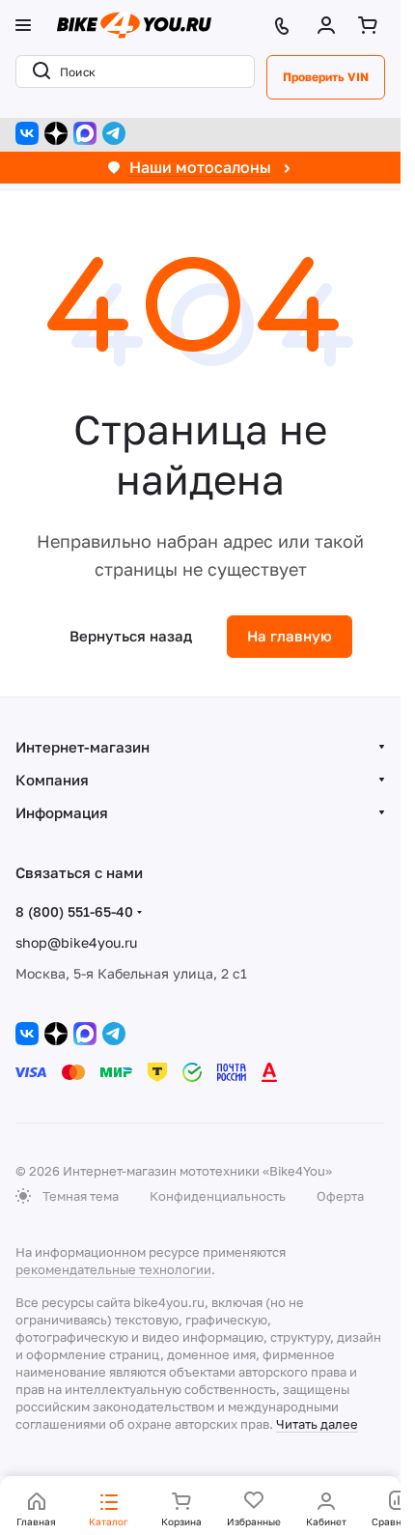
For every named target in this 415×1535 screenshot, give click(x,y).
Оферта (340, 1196)
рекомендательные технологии (113, 1269)
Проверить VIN (326, 77)
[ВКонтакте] (27, 133)
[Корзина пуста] (371, 25)
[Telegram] (113, 133)
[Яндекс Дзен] (56, 133)
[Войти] (330, 25)
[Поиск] (37, 71)
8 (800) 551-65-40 (74, 911)
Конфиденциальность (218, 1196)
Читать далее (317, 1424)
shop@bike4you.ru (76, 942)
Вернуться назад (130, 635)
